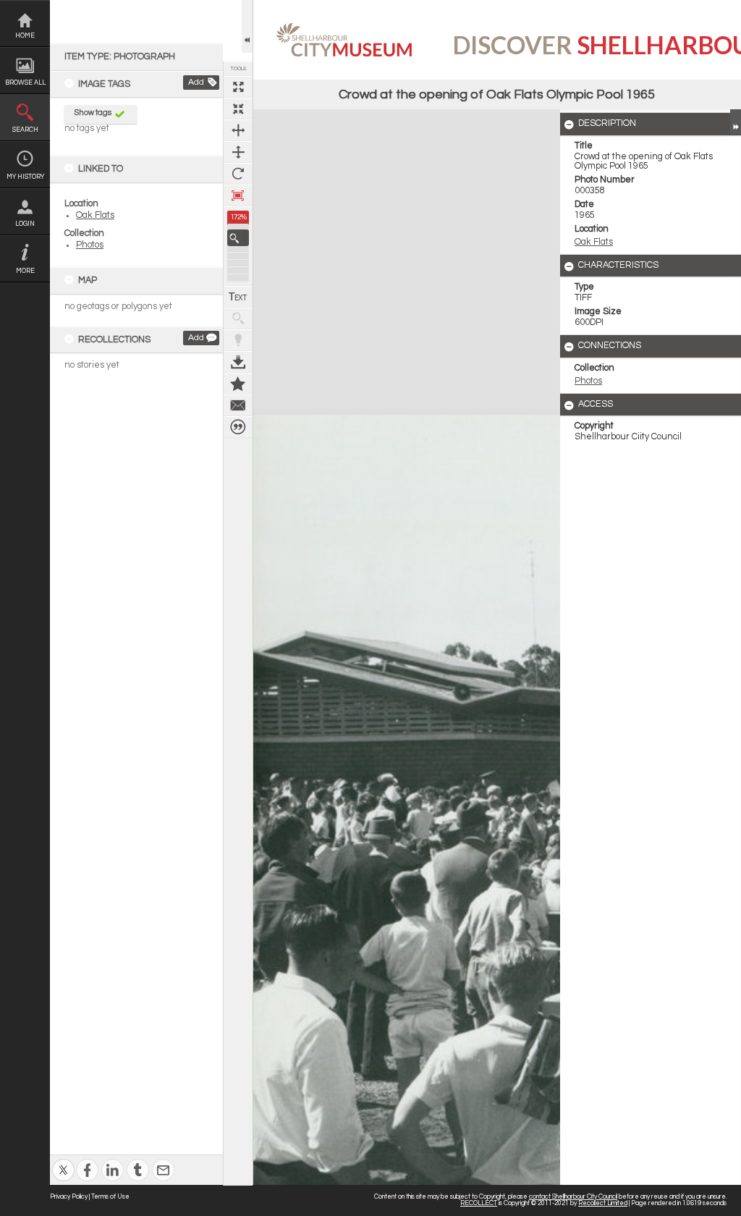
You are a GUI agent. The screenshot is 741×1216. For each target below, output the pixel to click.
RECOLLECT (478, 1203)
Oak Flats (95, 215)
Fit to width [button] (238, 130)
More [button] (25, 271)
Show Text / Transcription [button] (238, 297)
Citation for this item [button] (238, 427)
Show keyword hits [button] (238, 318)
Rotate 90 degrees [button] (238, 174)
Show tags (93, 113)
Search (25, 130)
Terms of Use (110, 1197)
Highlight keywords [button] (238, 340)
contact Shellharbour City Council (573, 1197)
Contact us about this (238, 405)
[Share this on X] (63, 1160)
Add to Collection (238, 383)
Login (25, 224)
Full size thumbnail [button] (238, 87)
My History (25, 177)
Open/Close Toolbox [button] (247, 26)
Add (196, 82)
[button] (238, 237)
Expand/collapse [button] (735, 121)
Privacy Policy (69, 1197)
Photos (89, 245)
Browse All (25, 83)
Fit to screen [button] (238, 108)
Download (238, 362)
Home (25, 36)
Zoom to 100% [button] (238, 195)
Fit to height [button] (238, 152)
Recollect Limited (602, 1203)
